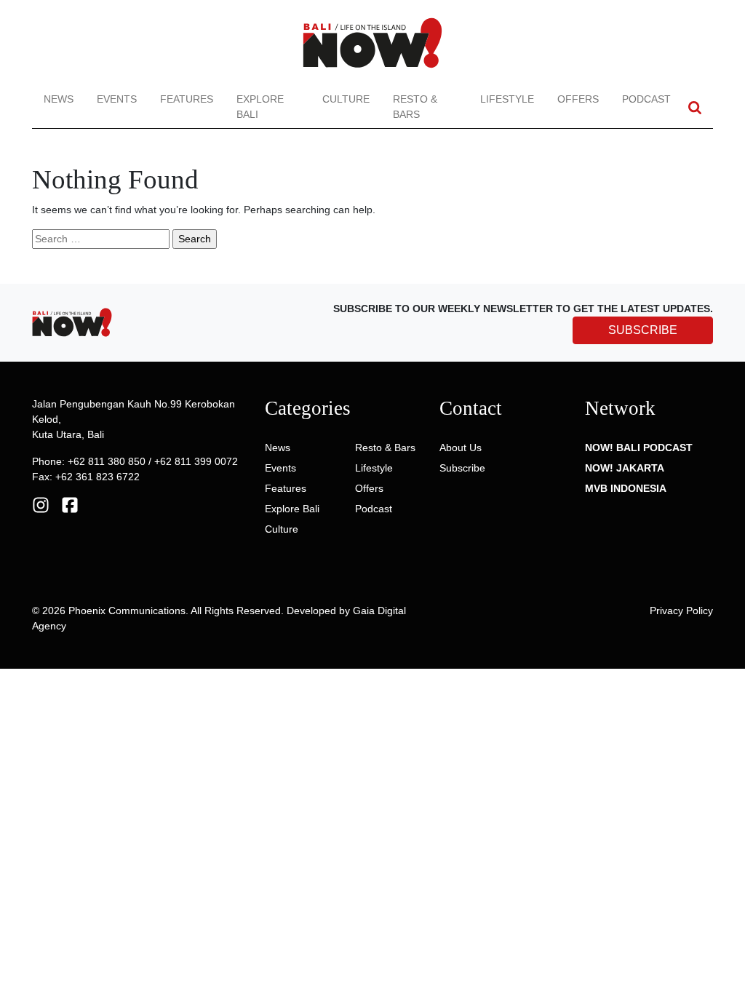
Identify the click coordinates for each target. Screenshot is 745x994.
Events (117, 99)
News (58, 99)
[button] (694, 107)
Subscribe (462, 468)
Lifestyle (507, 99)
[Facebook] (70, 504)
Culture (346, 99)
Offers (578, 99)
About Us (460, 447)
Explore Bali (260, 106)
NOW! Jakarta (624, 468)
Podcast (646, 99)
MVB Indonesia (625, 488)
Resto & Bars (415, 106)
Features (186, 99)
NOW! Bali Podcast (639, 447)
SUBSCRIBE (642, 330)
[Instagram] (40, 504)
